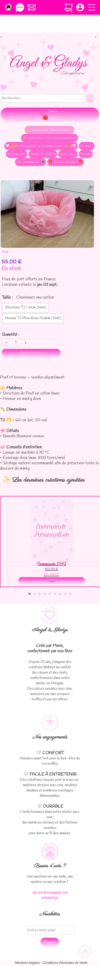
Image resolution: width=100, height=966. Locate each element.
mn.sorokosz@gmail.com (50, 892)
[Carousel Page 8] (65, 594)
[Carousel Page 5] (50, 594)
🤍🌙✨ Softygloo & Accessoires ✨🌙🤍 (41, 146)
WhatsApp (50, 898)
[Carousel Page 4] (45, 594)
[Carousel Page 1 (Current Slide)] (30, 594)
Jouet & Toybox (43, 154)
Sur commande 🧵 (30, 162)
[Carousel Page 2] (35, 594)
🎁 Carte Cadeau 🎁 (65, 162)
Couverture (16, 154)
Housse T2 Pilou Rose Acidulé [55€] (33, 318)
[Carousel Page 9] (70, 594)
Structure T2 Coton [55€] (25, 307)
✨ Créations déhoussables (49, 130)
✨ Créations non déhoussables (49, 138)
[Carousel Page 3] (40, 594)
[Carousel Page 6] (55, 594)
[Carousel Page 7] (60, 594)
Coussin (86, 146)
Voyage (85, 154)
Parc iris (68, 154)
